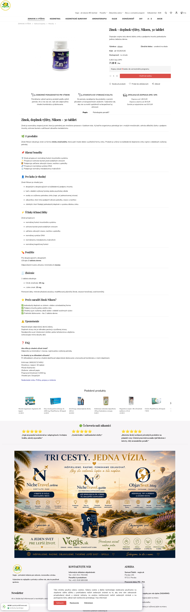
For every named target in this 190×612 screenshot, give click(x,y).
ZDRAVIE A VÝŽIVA (36, 19)
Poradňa (103, 13)
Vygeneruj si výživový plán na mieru (152, 606)
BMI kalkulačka (144, 602)
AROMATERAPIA (99, 19)
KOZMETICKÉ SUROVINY (76, 19)
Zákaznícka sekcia (115, 13)
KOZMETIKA (55, 19)
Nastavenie (74, 603)
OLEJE (114, 19)
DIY (140, 19)
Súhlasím (60, 603)
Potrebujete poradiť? (101, 112)
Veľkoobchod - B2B (154, 13)
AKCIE (159, 19)
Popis (85, 112)
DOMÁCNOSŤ (128, 19)
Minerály (51, 24)
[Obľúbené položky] (171, 12)
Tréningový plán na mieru (148, 598)
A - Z (150, 19)
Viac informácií (101, 598)
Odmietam (88, 603)
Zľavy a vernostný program (135, 13)
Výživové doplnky (39, 24)
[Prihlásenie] (176, 12)
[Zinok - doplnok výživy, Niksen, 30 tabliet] (60, 55)
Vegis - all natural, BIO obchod (86, 13)
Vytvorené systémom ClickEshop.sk (95, 611)
